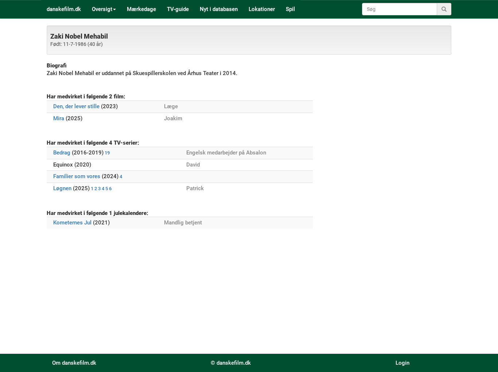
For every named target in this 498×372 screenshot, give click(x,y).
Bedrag (61, 152)
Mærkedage (141, 9)
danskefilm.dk (64, 9)
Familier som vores (76, 176)
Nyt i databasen (219, 9)
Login (402, 363)
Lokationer (262, 9)
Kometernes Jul (72, 222)
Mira (58, 118)
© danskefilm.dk (231, 363)
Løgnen (62, 188)
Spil (290, 9)
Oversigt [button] (102, 9)
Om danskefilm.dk (74, 363)
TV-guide (178, 9)
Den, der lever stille (76, 106)
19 (107, 153)
